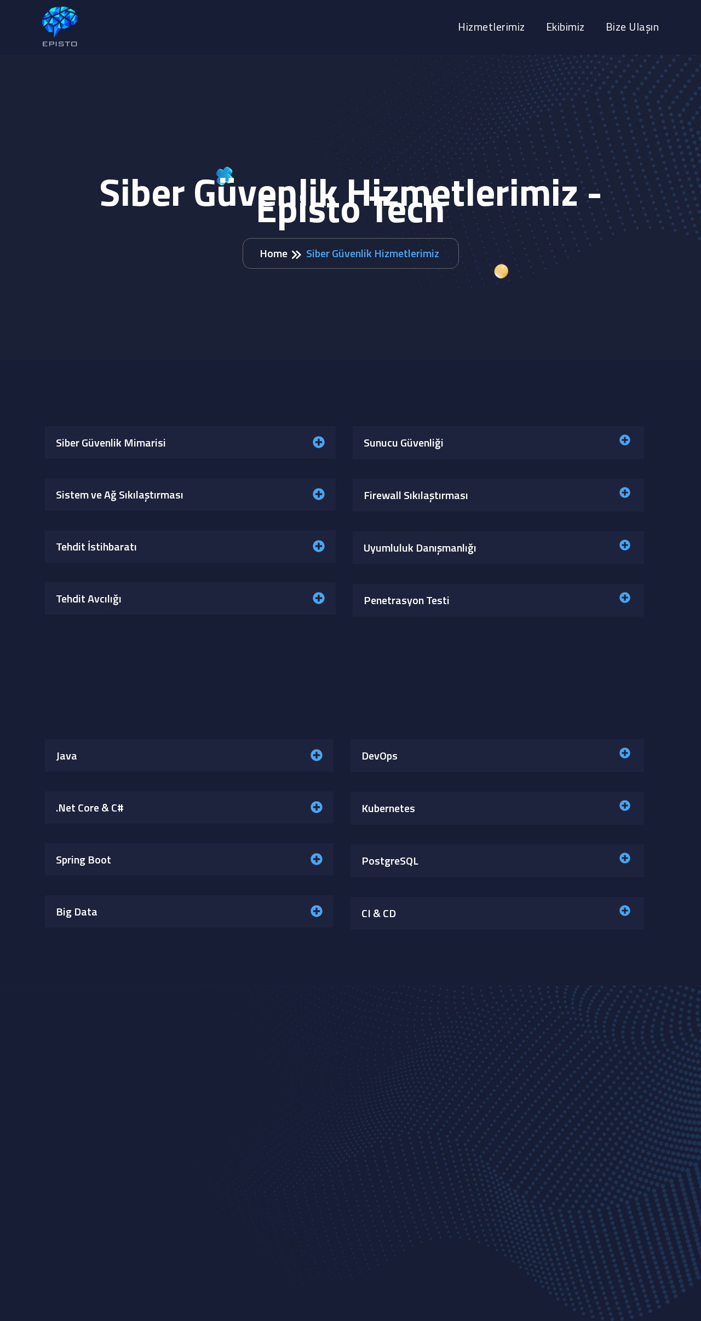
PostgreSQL (389, 860)
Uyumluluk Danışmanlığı (420, 547)
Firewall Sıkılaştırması (416, 494)
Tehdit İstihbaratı (96, 546)
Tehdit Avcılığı (89, 598)
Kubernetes (388, 807)
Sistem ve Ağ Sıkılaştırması (119, 494)
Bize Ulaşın (632, 26)
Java (66, 755)
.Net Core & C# (90, 807)
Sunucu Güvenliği (404, 442)
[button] (190, 442)
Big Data (76, 911)
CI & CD (378, 913)
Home (274, 253)
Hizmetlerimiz (491, 26)
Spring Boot (83, 859)
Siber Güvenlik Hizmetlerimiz (372, 253)
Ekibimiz (565, 26)
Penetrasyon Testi (407, 600)
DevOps (379, 755)
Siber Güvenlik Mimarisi (111, 442)
